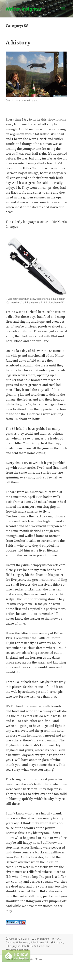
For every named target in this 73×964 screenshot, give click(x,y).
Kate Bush (27, 946)
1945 (58, 938)
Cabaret (10, 942)
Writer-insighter (24, 9)
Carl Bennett (42, 938)
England (58, 942)
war (48, 946)
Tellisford (39, 946)
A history (18, 42)
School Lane (37, 942)
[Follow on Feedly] (16, 955)
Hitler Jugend (13, 946)
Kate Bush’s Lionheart (38, 745)
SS (46, 942)
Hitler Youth (22, 942)
